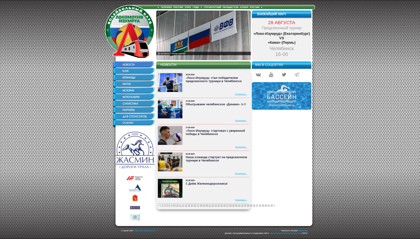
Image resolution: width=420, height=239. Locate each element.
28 (230, 205)
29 (233, 205)
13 (186, 205)
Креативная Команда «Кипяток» (286, 233)
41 (269, 205)
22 (212, 205)
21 (210, 205)
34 (248, 205)
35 (251, 205)
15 (192, 205)
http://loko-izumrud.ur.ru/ (145, 230)
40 (266, 205)
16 (195, 205)
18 (201, 205)
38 (260, 205)
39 (263, 205)
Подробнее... (241, 94)
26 (224, 205)
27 (227, 205)
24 (218, 205)
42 (272, 205)
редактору (303, 230)
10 (177, 205)
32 (242, 205)
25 (221, 205)
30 (236, 205)
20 (207, 205)
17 (198, 205)
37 (257, 205)
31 (239, 205)
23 (215, 205)
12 (183, 205)
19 (204, 205)
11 (180, 205)
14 (189, 205)
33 (245, 205)
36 (254, 205)
